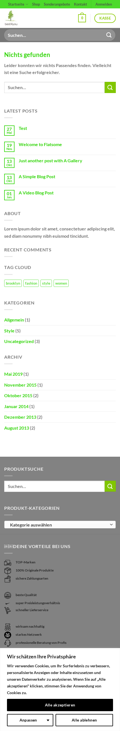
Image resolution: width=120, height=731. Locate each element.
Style (9, 330)
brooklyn (13, 283)
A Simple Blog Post (37, 176)
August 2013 (16, 427)
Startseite (16, 4)
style (46, 283)
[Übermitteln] (109, 35)
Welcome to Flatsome (40, 144)
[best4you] (16, 18)
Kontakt (80, 4)
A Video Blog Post (36, 192)
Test (23, 128)
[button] (82, 18)
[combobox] (60, 524)
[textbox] (58, 525)
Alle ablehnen (84, 720)
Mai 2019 (13, 374)
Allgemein (14, 319)
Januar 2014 (16, 406)
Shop (36, 4)
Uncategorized (19, 341)
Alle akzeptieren (60, 705)
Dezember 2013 (20, 417)
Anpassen (28, 720)
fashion (31, 283)
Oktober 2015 (18, 395)
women (61, 283)
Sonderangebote (57, 4)
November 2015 (20, 384)
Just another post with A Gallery (50, 160)
